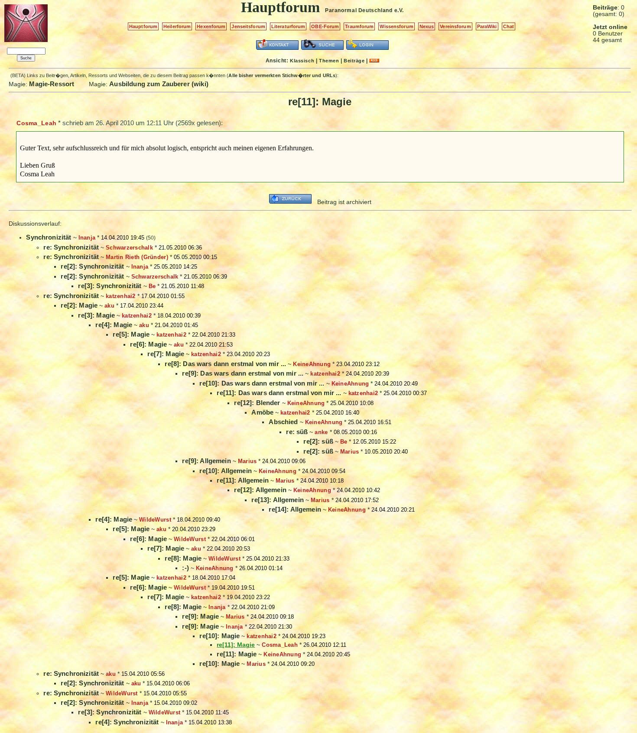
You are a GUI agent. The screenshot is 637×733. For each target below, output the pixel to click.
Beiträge (354, 60)
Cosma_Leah (36, 123)
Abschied (283, 421)
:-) (185, 567)
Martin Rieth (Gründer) (137, 257)
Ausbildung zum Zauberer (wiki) (158, 84)
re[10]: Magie (219, 635)
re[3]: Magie (96, 315)
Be (152, 286)
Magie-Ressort (51, 84)
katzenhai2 (121, 296)
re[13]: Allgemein (277, 499)
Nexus (426, 26)
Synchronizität (48, 237)
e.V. (399, 10)
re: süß (297, 431)
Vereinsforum (455, 26)
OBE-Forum (325, 26)
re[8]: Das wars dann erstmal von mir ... (225, 363)
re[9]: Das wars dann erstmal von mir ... (242, 373)
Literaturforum (288, 26)
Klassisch (302, 60)
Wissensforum (396, 26)
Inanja (87, 237)
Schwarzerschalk (129, 247)
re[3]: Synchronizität (109, 285)
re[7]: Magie (165, 353)
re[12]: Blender (257, 402)
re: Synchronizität (71, 247)
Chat (508, 26)
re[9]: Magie (200, 616)
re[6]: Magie (148, 344)
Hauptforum (143, 26)
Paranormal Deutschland (358, 10)
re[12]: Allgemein (260, 489)
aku (109, 305)
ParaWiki (487, 26)
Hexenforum (211, 26)
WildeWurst (155, 519)
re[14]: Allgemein (295, 509)
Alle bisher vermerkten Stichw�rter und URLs (281, 75)
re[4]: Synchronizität (127, 722)
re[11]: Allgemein (243, 480)
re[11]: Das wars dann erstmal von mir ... (279, 392)
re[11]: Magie (237, 654)
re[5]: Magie (131, 334)
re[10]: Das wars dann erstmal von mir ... (261, 383)
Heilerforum (177, 26)
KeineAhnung (312, 364)
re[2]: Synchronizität (92, 266)
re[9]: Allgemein (206, 460)
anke (321, 432)
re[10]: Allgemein (225, 470)
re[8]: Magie (183, 558)
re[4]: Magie (113, 324)
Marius (349, 451)
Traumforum (359, 26)
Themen (329, 60)
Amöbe (262, 412)
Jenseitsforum (248, 26)
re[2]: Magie (79, 305)
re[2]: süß (318, 441)
